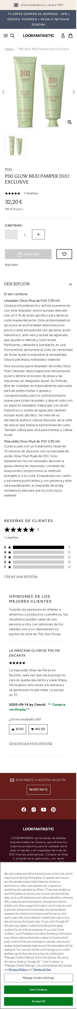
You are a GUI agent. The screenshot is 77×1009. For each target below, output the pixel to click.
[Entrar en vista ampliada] (70, 122)
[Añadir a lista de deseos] (64, 254)
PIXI (8, 169)
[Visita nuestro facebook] (24, 809)
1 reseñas (31, 193)
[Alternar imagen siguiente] (73, 92)
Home (9, 49)
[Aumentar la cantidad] (38, 234)
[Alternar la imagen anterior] (3, 92)
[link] (63, 35)
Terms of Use (42, 969)
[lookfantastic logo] (38, 35)
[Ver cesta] (70, 35)
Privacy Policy (18, 969)
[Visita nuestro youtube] (43, 809)
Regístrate (38, 789)
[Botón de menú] (4, 35)
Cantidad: (14, 225)
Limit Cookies (38, 989)
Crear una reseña (20, 577)
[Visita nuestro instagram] (34, 809)
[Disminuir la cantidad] (11, 234)
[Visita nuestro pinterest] (53, 809)
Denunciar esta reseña (30, 744)
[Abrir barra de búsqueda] (12, 35)
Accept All (38, 1001)
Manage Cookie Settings (38, 977)
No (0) (40, 729)
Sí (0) (19, 729)
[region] (38, 935)
